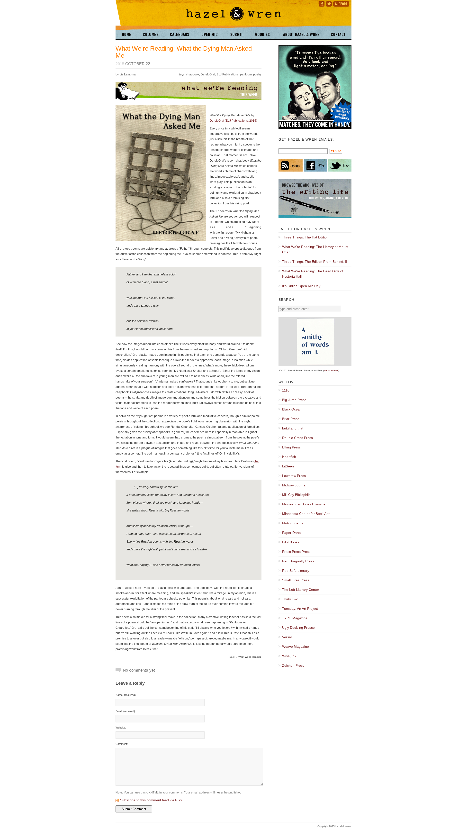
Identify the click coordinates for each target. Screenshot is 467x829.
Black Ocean (292, 409)
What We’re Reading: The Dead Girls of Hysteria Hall (312, 273)
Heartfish (289, 457)
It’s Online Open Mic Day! (301, 286)
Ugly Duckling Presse (298, 627)
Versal (287, 637)
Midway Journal (294, 485)
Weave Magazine (295, 646)
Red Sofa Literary (295, 571)
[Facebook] (320, 3)
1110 (285, 390)
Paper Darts (291, 533)
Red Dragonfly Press (298, 561)
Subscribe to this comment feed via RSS (151, 800)
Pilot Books (290, 542)
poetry (257, 74)
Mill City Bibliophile (296, 495)
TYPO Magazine (294, 618)
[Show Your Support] (341, 3)
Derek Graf (208, 74)
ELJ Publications (227, 74)
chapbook (192, 74)
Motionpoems (292, 523)
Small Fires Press (295, 580)
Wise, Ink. (289, 656)
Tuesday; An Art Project (300, 608)
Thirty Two (290, 599)
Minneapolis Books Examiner (304, 504)
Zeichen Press (293, 665)
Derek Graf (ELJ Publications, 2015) (233, 120)
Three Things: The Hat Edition (305, 237)
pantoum (246, 74)
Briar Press (290, 419)
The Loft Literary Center (300, 590)
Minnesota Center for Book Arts (306, 514)
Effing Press (291, 447)
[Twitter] (328, 3)
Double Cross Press (297, 438)
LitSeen (288, 466)
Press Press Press (296, 552)
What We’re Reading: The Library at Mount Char (315, 249)
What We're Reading (249, 657)
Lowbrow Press (294, 476)
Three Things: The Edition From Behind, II (314, 262)
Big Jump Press (294, 400)
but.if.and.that (292, 428)
